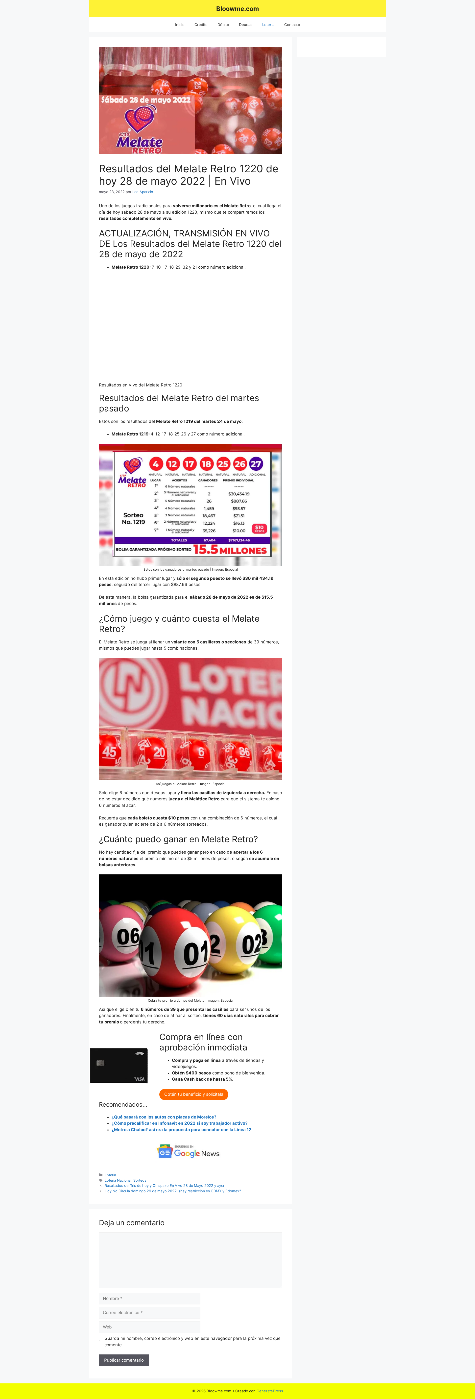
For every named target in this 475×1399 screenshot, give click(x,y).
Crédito (201, 24)
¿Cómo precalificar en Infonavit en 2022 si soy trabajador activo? (180, 1123)
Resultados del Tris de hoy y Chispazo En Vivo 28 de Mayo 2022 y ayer (164, 1185)
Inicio (180, 24)
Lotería (268, 24)
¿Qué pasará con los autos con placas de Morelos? (164, 1117)
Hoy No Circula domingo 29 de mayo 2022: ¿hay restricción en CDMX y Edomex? (173, 1191)
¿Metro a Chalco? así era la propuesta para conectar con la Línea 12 (181, 1129)
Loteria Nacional (118, 1180)
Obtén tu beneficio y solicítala (193, 1094)
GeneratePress (270, 1391)
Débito (223, 24)
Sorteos (139, 1180)
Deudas (245, 24)
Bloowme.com (237, 8)
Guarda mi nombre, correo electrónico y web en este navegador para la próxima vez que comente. (192, 1341)
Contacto (292, 24)
